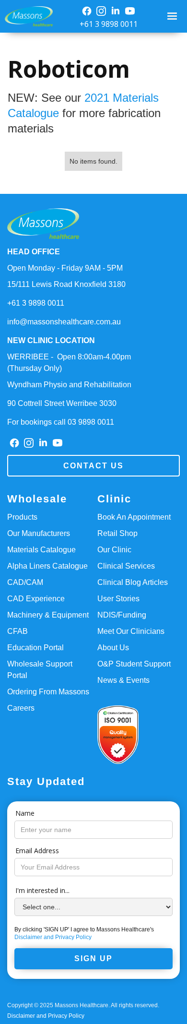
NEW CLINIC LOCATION (51, 340)
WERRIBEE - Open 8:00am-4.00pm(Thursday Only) (69, 362)
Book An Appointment (134, 517)
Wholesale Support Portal (39, 669)
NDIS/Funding (121, 615)
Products (22, 517)
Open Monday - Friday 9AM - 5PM (65, 268)
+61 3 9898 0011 (109, 24)
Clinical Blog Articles (132, 582)
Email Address (37, 850)
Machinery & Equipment (48, 615)
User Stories (118, 599)
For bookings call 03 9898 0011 (60, 422)
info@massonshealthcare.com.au (64, 322)
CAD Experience (36, 599)
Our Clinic (114, 550)
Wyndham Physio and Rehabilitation (69, 385)
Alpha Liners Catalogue (47, 566)
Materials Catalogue (41, 550)
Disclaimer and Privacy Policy (53, 937)
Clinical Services (126, 566)
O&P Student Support (134, 664)
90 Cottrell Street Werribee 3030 (62, 403)
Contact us (93, 466)
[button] (173, 16)
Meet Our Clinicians (130, 631)
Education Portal (35, 647)
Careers (21, 708)
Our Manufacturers (38, 533)
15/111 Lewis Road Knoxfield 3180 (66, 284)
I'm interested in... (42, 890)
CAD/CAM (25, 582)
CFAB (17, 631)
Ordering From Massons (48, 692)
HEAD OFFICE (33, 252)
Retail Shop (117, 533)
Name (25, 813)
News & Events (123, 680)
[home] (26, 16)
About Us (113, 647)
